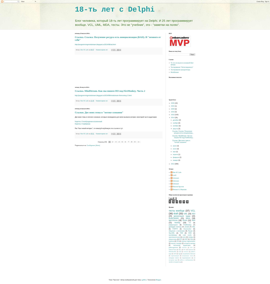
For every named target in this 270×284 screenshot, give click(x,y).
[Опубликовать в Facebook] (118, 50)
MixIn (188, 218)
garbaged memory (175, 227)
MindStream (175, 72)
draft (175, 213)
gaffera (144, 280)
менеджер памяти (174, 257)
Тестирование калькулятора (180, 70)
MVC (180, 239)
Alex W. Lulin (177, 172)
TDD (181, 233)
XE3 (193, 214)
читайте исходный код (175, 262)
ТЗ (190, 222)
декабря (176, 120)
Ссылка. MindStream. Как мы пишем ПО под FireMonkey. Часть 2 (110, 91)
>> (138, 142)
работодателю (173, 247)
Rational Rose (172, 249)
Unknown (176, 178)
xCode (187, 227)
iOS (178, 241)
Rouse (190, 231)
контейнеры (173, 235)
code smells (187, 235)
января (175, 160)
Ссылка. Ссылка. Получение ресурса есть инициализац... (183, 132)
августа (175, 128)
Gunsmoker (187, 229)
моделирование (186, 257)
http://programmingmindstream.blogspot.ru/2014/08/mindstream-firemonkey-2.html (103, 95)
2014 (173, 117)
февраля (176, 157)
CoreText (184, 247)
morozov (186, 251)
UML (185, 214)
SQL (180, 249)
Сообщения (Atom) (93, 145)
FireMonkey (187, 225)
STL (185, 249)
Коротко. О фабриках (82, 124)
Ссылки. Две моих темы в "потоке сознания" (99, 112)
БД (179, 253)
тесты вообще (176, 210)
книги (184, 237)
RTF (191, 247)
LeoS (174, 175)
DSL (193, 227)
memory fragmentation (188, 241)
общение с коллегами (177, 231)
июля (175, 146)
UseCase (190, 249)
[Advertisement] (118, 70)
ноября (175, 123)
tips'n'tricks (173, 220)
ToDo (191, 239)
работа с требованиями (186, 260)
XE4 (193, 220)
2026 (173, 103)
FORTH (175, 229)
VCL (193, 210)
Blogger (158, 280)
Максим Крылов (178, 186)
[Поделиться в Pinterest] (120, 50)
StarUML (172, 233)
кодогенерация (175, 255)
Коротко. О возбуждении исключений (88, 121)
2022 (173, 106)
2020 (173, 109)
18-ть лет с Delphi (115, 9)
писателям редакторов (182, 245)
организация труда (182, 216)
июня (175, 149)
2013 (173, 164)
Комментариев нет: (102, 50)
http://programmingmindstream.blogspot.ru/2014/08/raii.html (95, 44)
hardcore (171, 241)
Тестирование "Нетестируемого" (182, 67)
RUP (186, 239)
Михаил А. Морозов (179, 189)
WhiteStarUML (172, 251)
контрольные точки (187, 255)
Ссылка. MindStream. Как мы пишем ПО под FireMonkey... (183, 136)
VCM (190, 233)
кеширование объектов (189, 253)
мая (174, 151)
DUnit (185, 220)
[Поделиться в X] (116, 50)
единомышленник (174, 237)
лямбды (190, 237)
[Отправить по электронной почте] (112, 50)
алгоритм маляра (189, 243)
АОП (175, 253)
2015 (173, 114)
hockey (177, 223)
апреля (175, 154)
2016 (173, 112)
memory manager (176, 243)
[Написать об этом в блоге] (114, 50)
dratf (180, 251)
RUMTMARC (174, 218)
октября (176, 126)
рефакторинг (173, 225)
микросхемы (173, 239)
